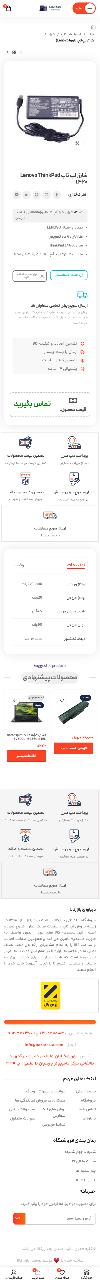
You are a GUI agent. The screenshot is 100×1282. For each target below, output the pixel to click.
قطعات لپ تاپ (71, 34)
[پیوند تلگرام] (16, 195)
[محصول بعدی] (7, 52)
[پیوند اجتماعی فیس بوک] (56, 195)
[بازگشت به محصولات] (14, 52)
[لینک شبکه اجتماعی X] (46, 195)
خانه (91, 34)
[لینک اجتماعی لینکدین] (26, 195)
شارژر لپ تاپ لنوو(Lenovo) (75, 40)
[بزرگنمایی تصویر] (77, 143)
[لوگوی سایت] (50, 8)
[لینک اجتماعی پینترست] (36, 195)
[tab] (76, 565)
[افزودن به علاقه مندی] (62, 700)
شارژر (51, 34)
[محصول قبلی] (21, 52)
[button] (73, 748)
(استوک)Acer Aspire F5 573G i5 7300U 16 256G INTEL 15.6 (26, 739)
